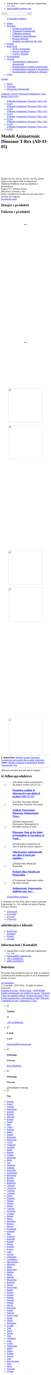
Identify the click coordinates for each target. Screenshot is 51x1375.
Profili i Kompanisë (21, 49)
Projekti (10, 44)
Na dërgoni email (9, 199)
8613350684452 (14, 1066)
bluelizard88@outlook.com (19, 8)
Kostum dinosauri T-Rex (37, 995)
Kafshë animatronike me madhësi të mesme (20, 993)
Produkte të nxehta (9, 990)
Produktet (11, 26)
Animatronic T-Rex (28, 1000)
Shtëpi (9, 23)
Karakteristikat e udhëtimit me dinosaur (29, 72)
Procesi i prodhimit (20, 51)
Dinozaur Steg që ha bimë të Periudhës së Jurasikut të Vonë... (28, 835)
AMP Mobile (39, 990)
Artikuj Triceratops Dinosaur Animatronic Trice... (25, 813)
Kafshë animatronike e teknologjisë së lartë (20, 998)
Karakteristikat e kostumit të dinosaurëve (30, 69)
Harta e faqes (25, 990)
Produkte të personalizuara (24, 36)
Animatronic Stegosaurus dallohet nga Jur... (27, 890)
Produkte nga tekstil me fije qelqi (27, 41)
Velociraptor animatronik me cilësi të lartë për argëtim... (27, 855)
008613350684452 (15, 961)
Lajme (9, 74)
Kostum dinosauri (20, 38)
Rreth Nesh (12, 46)
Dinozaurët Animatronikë (23, 31)
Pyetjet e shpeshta (20, 54)
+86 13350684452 (15, 958)
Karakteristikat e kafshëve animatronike (30, 66)
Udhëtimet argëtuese (21, 33)
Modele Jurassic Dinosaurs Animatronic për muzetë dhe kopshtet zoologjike (22, 758)
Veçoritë (10, 59)
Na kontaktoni (13, 56)
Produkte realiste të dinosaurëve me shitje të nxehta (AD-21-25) (26, 793)
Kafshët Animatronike (22, 28)
